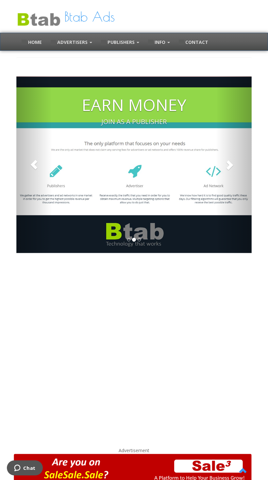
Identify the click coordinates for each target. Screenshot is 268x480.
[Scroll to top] (243, 471)
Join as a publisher (134, 121)
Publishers (121, 42)
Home (34, 42)
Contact (196, 42)
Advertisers (72, 42)
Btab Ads (89, 16)
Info (160, 42)
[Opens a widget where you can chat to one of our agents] (25, 468)
